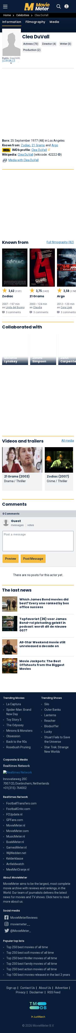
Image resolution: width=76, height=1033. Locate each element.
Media (54, 22)
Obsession (13, 736)
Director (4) (49, 43)
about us (17, 901)
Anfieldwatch (15, 864)
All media (67, 440)
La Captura (13, 704)
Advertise (61, 988)
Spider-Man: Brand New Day (18, 712)
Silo (46, 704)
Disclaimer (36, 992)
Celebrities (22, 15)
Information (11, 22)
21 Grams (38, 145)
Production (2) (32, 50)
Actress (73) (30, 43)
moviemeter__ (20, 924)
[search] (58, 6)
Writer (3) (65, 43)
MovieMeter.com (17, 831)
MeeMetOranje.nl (17, 869)
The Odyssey (15, 725)
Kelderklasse (14, 858)
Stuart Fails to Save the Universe (57, 739)
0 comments (11, 513)
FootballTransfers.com (21, 803)
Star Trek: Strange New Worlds (56, 749)
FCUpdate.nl (14, 814)
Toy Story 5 (13, 719)
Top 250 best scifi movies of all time (30, 952)
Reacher (50, 720)
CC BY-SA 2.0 (8, 60)
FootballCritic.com (18, 809)
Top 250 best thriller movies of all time (31, 958)
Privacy (21, 992)
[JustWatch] (38, 1017)
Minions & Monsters (19, 730)
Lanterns (50, 715)
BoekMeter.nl (15, 842)
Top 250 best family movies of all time (31, 963)
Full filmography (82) (60, 242)
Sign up (11, 988)
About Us (45, 988)
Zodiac (25, 145)
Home (7, 15)
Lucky (48, 731)
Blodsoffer (51, 726)
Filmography (35, 22)
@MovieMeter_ (20, 930)
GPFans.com (14, 820)
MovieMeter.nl (15, 825)
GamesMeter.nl (16, 847)
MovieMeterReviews (24, 917)
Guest (16, 521)
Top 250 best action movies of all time (31, 969)
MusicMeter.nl (15, 836)
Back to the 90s (16, 741)
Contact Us (27, 988)
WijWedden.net (16, 853)
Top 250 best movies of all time (27, 947)
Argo (55, 145)
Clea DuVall (39, 150)
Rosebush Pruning (18, 747)
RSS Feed (54, 992)
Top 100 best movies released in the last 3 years (38, 974)
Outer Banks (52, 709)
